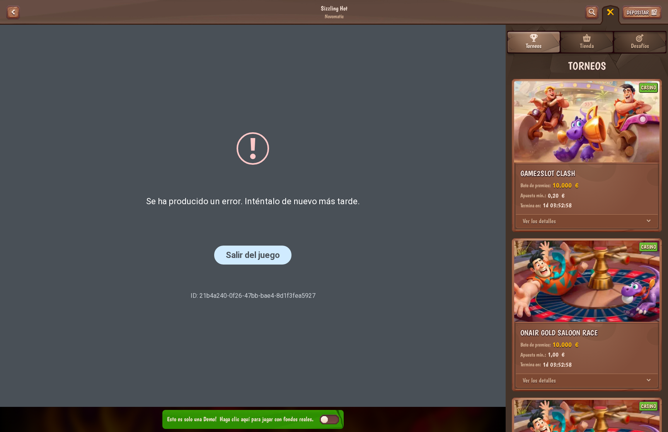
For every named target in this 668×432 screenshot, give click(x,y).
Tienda (587, 46)
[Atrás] (13, 12)
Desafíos (640, 46)
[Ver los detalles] (648, 221)
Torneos (534, 46)
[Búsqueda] (592, 12)
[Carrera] (610, 12)
